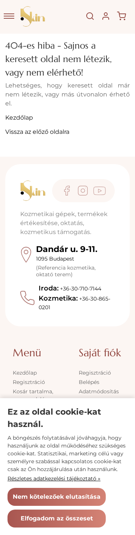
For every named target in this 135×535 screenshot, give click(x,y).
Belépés (89, 382)
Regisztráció (29, 382)
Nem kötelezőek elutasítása (56, 496)
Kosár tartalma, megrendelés (33, 395)
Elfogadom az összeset (57, 518)
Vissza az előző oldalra (37, 131)
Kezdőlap (19, 117)
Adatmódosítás (99, 391)
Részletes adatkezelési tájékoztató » (54, 478)
